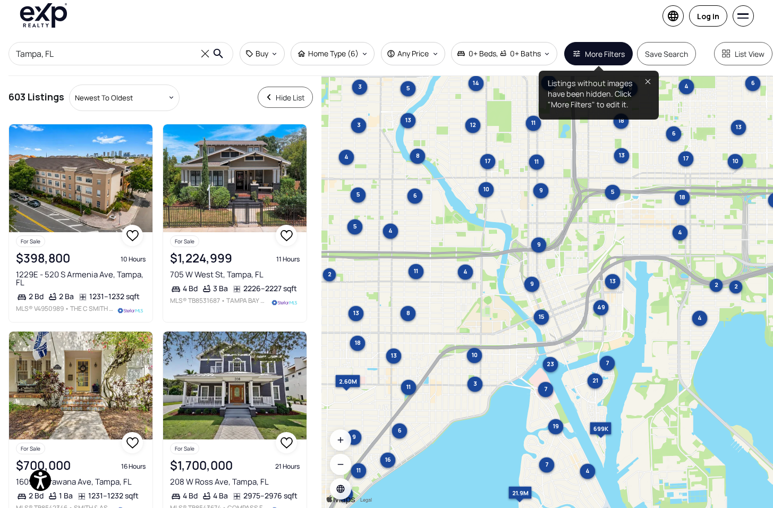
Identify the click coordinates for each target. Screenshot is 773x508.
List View (749, 54)
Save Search (666, 54)
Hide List (290, 97)
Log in (708, 16)
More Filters (605, 54)
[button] (340, 488)
